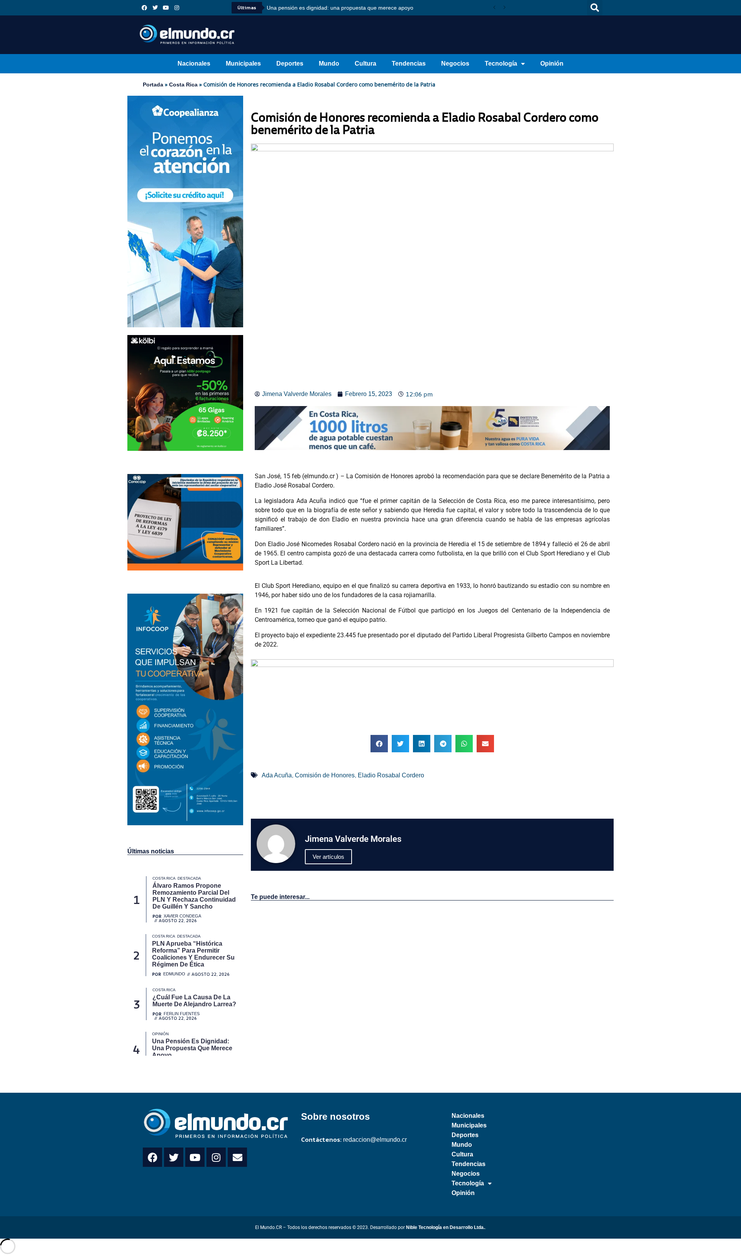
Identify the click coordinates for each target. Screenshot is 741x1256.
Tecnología (501, 63)
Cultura (365, 63)
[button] (594, 7)
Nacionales (194, 63)
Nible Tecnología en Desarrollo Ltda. (445, 1227)
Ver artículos (328, 856)
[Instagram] (176, 7)
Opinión (551, 63)
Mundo (329, 63)
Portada (153, 84)
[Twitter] (155, 7)
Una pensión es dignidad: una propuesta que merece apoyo (340, 8)
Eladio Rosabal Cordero (391, 775)
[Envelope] (237, 1157)
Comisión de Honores (325, 775)
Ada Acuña (277, 775)
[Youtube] (166, 7)
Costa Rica (183, 84)
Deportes (289, 63)
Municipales (243, 63)
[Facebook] (144, 7)
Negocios (455, 63)
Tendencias (409, 63)
